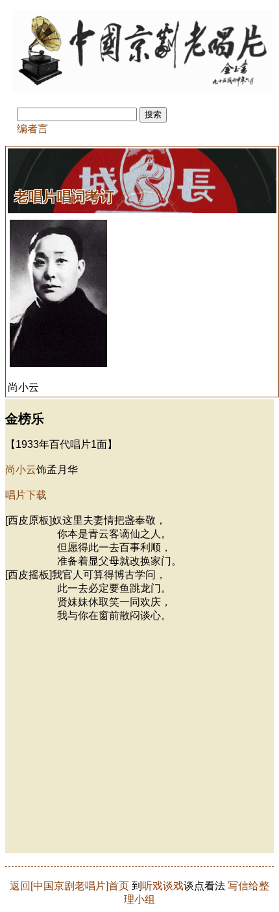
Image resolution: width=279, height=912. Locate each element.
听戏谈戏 (163, 885)
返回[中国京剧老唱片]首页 (69, 885)
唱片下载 (26, 494)
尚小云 (20, 469)
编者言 (32, 128)
